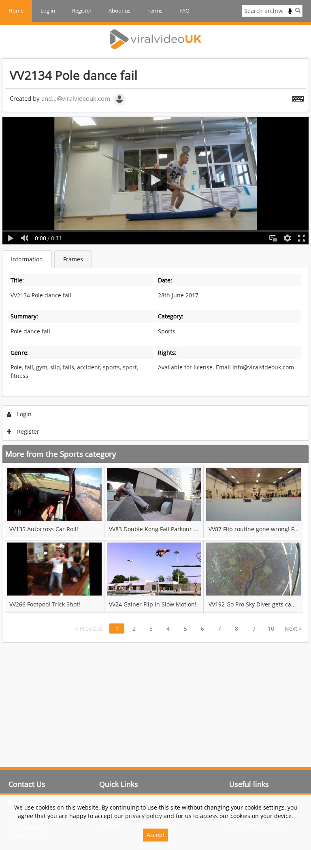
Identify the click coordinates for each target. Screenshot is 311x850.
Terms (154, 10)
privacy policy (143, 816)
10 (271, 628)
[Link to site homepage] (155, 39)
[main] (155, 350)
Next (293, 628)
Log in (47, 10)
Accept (156, 835)
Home (16, 10)
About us (119, 10)
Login (23, 414)
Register (82, 10)
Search (297, 10)
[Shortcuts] (298, 97)
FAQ (184, 10)
